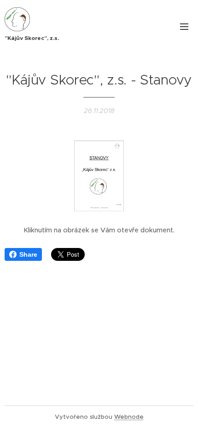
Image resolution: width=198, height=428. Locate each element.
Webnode (129, 417)
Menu (184, 26)
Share (28, 254)
